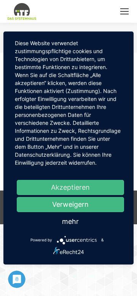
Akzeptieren (70, 187)
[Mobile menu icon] (124, 11)
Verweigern (70, 204)
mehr (70, 221)
